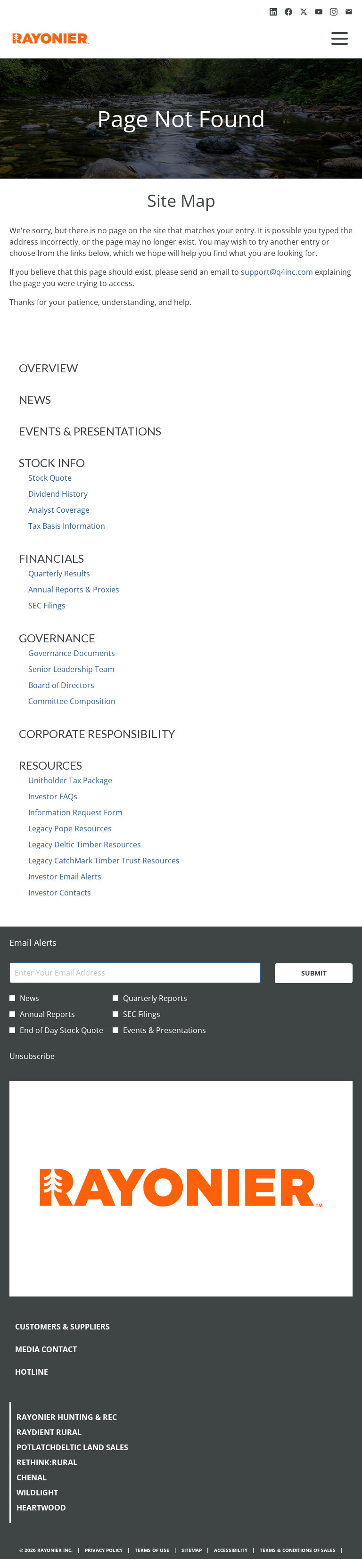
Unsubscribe (32, 1056)
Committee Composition (71, 701)
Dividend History (58, 494)
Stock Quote (50, 478)
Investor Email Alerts (64, 876)
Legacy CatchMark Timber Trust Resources (104, 860)
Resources (50, 765)
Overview (48, 368)
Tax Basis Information (66, 526)
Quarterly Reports (155, 998)
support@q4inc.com (277, 272)
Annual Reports (47, 1014)
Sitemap (191, 1550)
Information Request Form (75, 812)
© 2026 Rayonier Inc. (46, 1550)
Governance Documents (71, 653)
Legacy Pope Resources (70, 828)
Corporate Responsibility (97, 733)
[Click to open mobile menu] (340, 38)
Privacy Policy (104, 1550)
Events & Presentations (90, 431)
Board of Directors (61, 685)
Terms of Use (152, 1550)
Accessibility (230, 1550)
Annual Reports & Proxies (73, 589)
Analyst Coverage (59, 510)
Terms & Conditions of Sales (298, 1550)
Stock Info (52, 462)
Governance (57, 638)
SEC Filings (47, 605)
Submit (314, 972)
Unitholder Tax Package (70, 780)
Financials (51, 558)
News (35, 399)
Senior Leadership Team (71, 669)
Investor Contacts (59, 892)
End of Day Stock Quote (61, 1030)
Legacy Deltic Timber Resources (84, 844)
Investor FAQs (52, 796)
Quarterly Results (59, 573)
